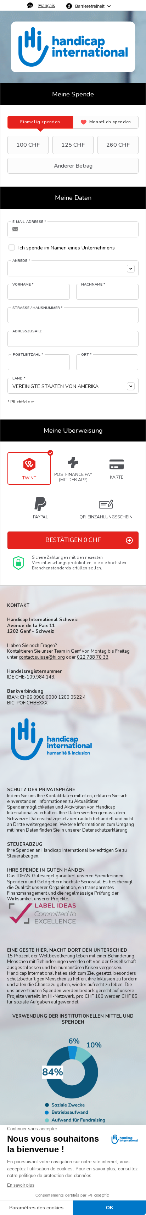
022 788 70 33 (92, 657)
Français (46, 5)
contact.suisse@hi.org (42, 657)
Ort (86, 355)
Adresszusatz (26, 331)
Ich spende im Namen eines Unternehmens (66, 247)
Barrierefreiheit (90, 6)
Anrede (21, 261)
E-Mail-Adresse (29, 222)
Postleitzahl (28, 355)
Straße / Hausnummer (37, 308)
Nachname (93, 284)
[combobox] (73, 268)
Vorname (23, 284)
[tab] (40, 122)
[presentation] (40, 122)
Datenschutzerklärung (105, 830)
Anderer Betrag (73, 166)
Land (19, 378)
